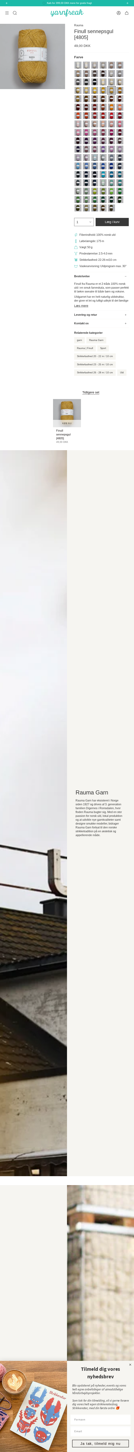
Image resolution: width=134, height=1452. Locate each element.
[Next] (127, 3)
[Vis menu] (6, 13)
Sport (103, 348)
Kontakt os (81, 323)
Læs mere (81, 306)
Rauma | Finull (85, 348)
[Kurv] (127, 13)
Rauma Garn (96, 340)
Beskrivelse (82, 276)
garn (79, 340)
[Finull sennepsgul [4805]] (67, 413)
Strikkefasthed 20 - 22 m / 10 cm (95, 356)
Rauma (78, 25)
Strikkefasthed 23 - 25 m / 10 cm (95, 364)
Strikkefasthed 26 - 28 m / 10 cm (95, 372)
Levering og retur (85, 314)
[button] (15, 13)
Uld (122, 372)
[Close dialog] (130, 1365)
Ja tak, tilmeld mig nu (100, 1444)
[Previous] (6, 3)
